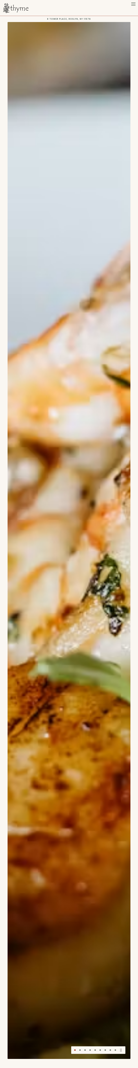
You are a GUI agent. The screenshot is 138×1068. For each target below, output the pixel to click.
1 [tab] (75, 1049)
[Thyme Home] (15, 7)
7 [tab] (105, 1049)
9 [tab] (115, 1049)
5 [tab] (95, 1049)
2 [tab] (80, 1049)
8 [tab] (110, 1049)
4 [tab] (90, 1049)
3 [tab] (85, 1049)
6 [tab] (100, 1049)
